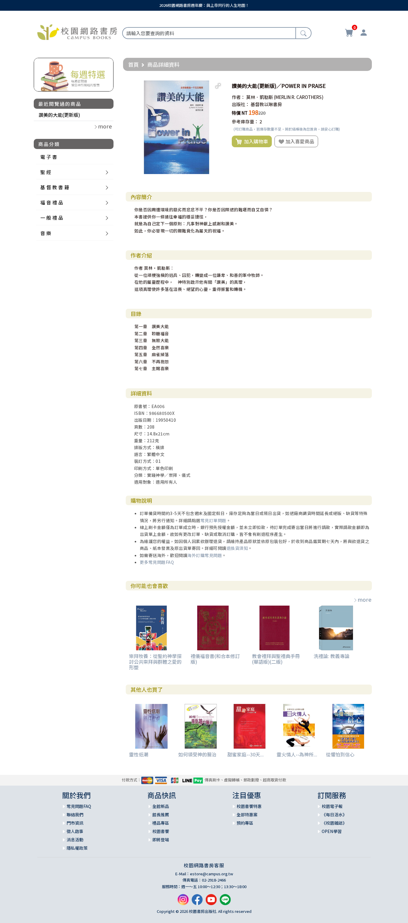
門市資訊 (75, 823)
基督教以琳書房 (266, 104)
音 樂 (45, 233)
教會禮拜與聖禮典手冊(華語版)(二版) (276, 658)
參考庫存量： (245, 121)
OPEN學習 (332, 831)
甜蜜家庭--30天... (245, 754)
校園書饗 (160, 831)
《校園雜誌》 (334, 823)
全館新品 (160, 806)
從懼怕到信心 (340, 754)
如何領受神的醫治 (197, 754)
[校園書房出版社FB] (197, 902)
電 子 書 (48, 156)
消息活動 (75, 840)
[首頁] (77, 31)
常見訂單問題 (213, 520)
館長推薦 (160, 814)
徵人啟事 (75, 831)
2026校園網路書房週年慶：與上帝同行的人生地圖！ (204, 5)
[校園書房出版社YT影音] (211, 902)
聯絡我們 (75, 814)
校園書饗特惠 (249, 806)
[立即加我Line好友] (225, 902)
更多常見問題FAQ (157, 562)
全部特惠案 (247, 814)
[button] (218, 86)
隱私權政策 (77, 848)
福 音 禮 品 (51, 202)
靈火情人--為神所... (297, 754)
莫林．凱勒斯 (259, 97)
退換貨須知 (237, 548)
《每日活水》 (334, 814)
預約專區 (245, 823)
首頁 (133, 64)
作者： (238, 97)
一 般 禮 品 (51, 217)
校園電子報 (332, 806)
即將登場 (160, 840)
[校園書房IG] (183, 902)
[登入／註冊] (363, 33)
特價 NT (240, 113)
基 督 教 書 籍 (54, 187)
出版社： (241, 104)
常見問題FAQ (79, 806)
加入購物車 (255, 141)
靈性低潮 (138, 754)
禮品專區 (160, 823)
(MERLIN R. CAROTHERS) (298, 97)
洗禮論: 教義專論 (331, 656)
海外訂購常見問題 (204, 555)
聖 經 (45, 172)
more (365, 599)
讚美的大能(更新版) (59, 114)
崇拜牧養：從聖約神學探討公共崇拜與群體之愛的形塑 (155, 661)
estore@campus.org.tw (211, 874)
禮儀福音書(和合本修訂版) (215, 658)
